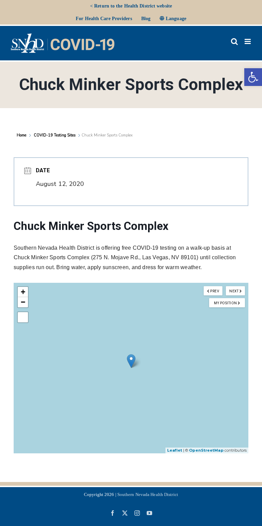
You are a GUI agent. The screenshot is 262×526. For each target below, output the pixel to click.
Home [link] (22, 135)
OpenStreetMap (206, 450)
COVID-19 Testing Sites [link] (54, 135)
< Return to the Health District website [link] (131, 6)
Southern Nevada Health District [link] (147, 494)
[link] (253, 77)
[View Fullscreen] (23, 317)
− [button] (23, 302)
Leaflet (174, 450)
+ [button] (23, 292)
